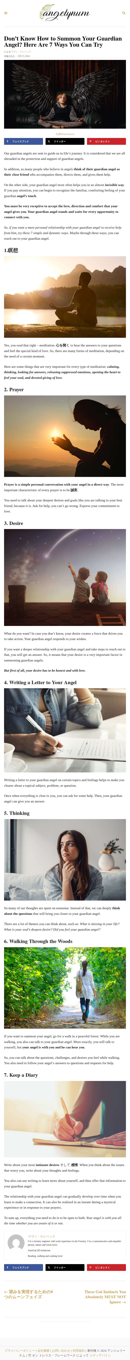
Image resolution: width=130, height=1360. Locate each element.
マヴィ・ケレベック (21, 51)
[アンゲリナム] (65, 13)
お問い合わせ (61, 1350)
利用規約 (79, 1350)
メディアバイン (100, 1355)
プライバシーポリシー (20, 1350)
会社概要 (43, 1350)
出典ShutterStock (65, 134)
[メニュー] (6, 13)
